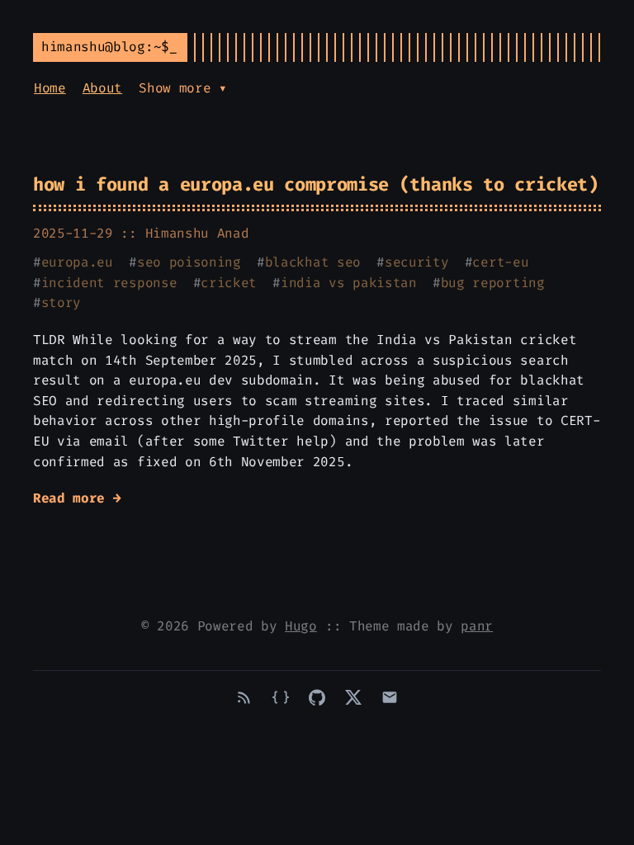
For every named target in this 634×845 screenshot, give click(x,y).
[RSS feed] (244, 697)
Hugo (301, 626)
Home (50, 88)
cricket (229, 282)
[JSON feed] (280, 697)
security (416, 262)
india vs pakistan (349, 282)
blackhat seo (313, 262)
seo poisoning (189, 262)
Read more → (77, 498)
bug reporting (493, 282)
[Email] (389, 697)
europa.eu (77, 262)
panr (477, 626)
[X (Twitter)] (353, 697)
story (61, 302)
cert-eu (500, 262)
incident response (109, 282)
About (102, 88)
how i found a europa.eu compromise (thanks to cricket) (316, 184)
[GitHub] (317, 697)
